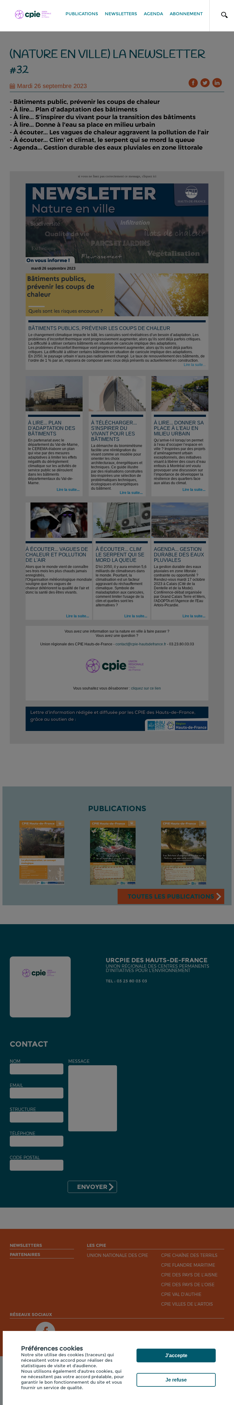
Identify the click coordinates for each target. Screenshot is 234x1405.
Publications (82, 13)
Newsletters (121, 13)
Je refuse (176, 1379)
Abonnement (186, 13)
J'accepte (176, 1355)
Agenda (153, 13)
